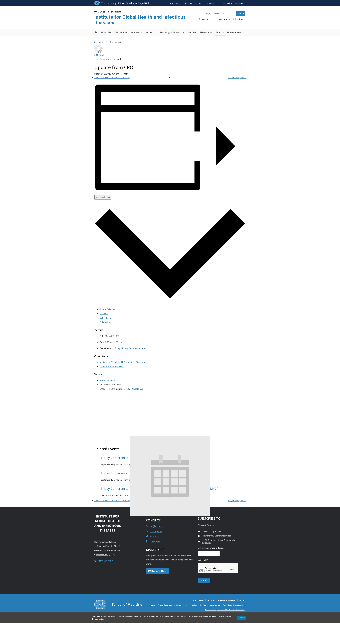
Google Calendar (107, 309)
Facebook (155, 536)
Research (151, 32)
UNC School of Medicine (108, 12)
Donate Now (234, 32)
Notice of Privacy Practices (161, 605)
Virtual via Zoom (107, 380)
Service (192, 32)
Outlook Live (105, 322)
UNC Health (198, 600)
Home (95, 32)
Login (242, 600)
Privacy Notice (98, 619)
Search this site (207, 19)
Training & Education (172, 32)
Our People (121, 32)
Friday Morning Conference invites (216, 535)
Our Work (136, 32)
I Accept (242, 618)
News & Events (207, 525)
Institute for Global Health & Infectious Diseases (122, 362)
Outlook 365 (105, 318)
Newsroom (206, 32)
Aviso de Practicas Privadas (186, 605)
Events (184, 3)
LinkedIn (155, 541)
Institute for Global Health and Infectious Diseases (140, 19)
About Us (106, 32)
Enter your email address (212, 548)
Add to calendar (102, 197)
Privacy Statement (227, 600)
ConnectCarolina (225, 3)
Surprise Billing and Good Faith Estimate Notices (225, 610)
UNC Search (239, 3)
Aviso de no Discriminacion (234, 605)
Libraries (193, 3)
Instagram (156, 531)
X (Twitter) (156, 526)
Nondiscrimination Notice (209, 605)
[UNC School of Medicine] (118, 604)
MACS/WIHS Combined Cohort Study (112, 77)
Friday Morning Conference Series (130, 348)
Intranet (211, 600)
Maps (201, 3)
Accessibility (174, 3)
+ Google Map (137, 389)
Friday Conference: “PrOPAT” (121, 458)
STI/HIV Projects (237, 77)
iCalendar (104, 313)
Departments (211, 3)
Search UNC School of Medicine (230, 19)
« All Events (99, 55)
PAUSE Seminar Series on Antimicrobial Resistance (218, 541)
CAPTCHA (203, 559)
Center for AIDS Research (112, 366)
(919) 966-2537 (105, 561)
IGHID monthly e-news (211, 531)
